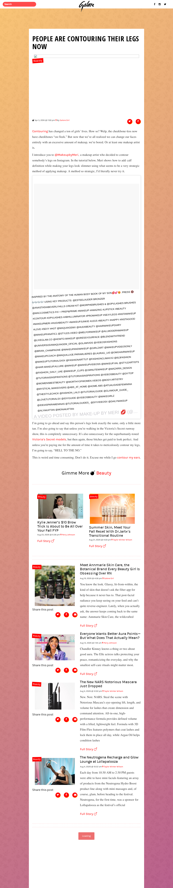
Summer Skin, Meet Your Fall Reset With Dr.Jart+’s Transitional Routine (110, 531)
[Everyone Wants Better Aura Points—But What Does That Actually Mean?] (55, 647)
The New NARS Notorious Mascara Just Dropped (108, 684)
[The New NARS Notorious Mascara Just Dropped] (55, 695)
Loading (86, 836)
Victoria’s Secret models (49, 439)
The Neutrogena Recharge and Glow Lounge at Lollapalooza (109, 759)
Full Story (44, 541)
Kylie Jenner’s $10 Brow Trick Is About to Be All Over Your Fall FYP (60, 526)
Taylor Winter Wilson (122, 540)
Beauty (37, 61)
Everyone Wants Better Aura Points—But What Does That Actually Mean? (110, 636)
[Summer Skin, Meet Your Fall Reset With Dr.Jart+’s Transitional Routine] (112, 508)
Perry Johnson (68, 535)
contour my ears (128, 457)
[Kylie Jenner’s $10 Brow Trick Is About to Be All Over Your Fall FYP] (60, 506)
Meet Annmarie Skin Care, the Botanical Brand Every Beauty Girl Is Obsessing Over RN (110, 569)
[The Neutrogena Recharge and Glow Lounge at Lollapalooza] (55, 771)
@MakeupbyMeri (66, 155)
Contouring (40, 131)
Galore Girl (65, 120)
